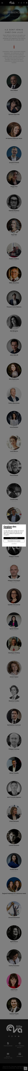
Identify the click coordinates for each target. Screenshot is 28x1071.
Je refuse (14, 543)
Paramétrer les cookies (14, 541)
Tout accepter (14, 538)
